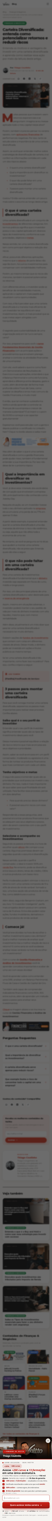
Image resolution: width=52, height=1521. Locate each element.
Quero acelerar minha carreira (24, 1505)
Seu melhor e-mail (9, 1493)
